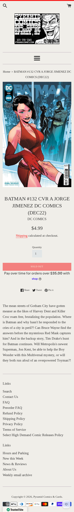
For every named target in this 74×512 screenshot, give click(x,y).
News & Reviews (15, 464)
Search (7, 391)
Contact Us (10, 397)
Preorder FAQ (12, 408)
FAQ (6, 402)
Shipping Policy (14, 419)
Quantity (37, 247)
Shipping (21, 235)
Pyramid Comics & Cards (47, 496)
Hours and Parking (16, 453)
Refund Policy (13, 413)
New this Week (13, 458)
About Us (9, 469)
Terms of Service (14, 429)
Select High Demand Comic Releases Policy (33, 435)
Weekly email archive (17, 475)
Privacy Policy (13, 424)
